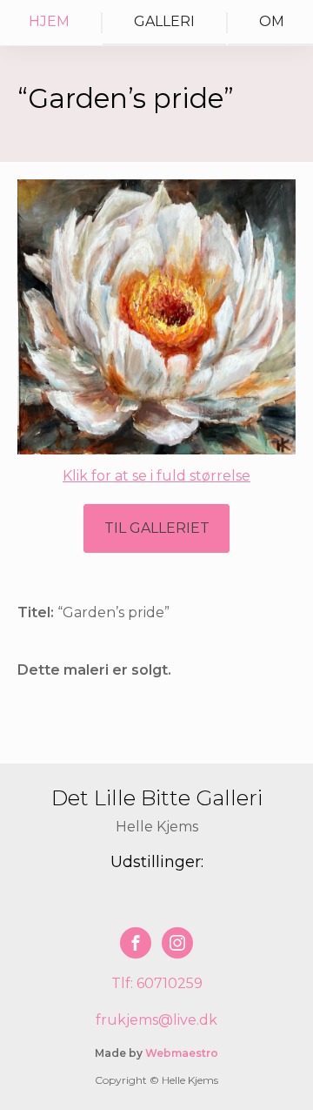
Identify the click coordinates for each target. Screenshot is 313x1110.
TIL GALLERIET (157, 528)
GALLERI (164, 21)
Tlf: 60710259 (157, 983)
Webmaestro (181, 1053)
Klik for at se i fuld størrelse (156, 476)
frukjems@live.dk (156, 1020)
